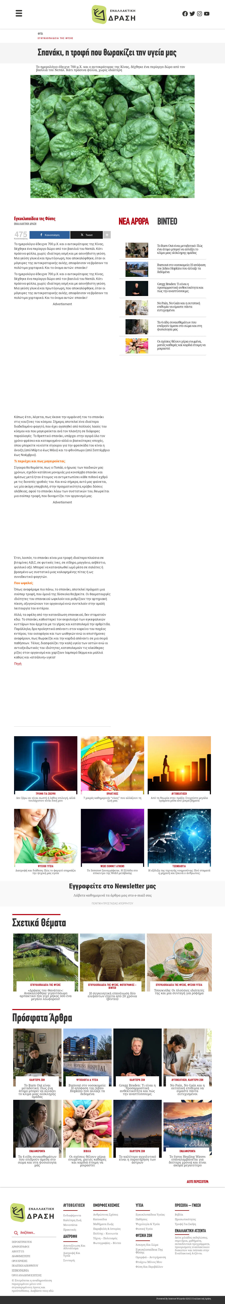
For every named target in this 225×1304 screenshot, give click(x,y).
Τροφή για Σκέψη (185, 1224)
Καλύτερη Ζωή (37, 1080)
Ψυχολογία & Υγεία (87, 1080)
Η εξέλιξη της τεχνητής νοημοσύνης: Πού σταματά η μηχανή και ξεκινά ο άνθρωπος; (179, 872)
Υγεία (139, 1205)
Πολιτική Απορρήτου (25, 1265)
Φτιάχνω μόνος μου (149, 1262)
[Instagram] (199, 14)
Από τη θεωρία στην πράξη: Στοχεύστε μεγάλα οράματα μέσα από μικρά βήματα (179, 799)
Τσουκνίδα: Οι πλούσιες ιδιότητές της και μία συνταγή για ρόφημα (179, 991)
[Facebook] (185, 14)
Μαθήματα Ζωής (103, 1224)
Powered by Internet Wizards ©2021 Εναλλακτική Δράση (183, 1298)
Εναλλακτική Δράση (25, 224)
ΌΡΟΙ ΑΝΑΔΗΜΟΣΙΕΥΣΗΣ (27, 1275)
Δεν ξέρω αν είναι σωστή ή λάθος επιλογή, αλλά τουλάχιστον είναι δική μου (45, 799)
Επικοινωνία (20, 1270)
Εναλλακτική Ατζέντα (190, 1231)
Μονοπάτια (70, 1225)
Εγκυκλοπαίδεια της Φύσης (55, 38)
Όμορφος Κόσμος (106, 1205)
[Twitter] (192, 14)
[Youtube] (207, 14)
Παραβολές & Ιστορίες (107, 1228)
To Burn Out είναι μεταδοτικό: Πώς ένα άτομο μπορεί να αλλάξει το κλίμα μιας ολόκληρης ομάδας (179, 249)
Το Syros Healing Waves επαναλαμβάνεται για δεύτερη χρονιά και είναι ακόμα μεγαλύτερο (187, 1160)
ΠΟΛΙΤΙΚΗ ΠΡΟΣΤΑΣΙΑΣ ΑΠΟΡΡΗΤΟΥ (112, 903)
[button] (19, 13)
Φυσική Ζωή (144, 1236)
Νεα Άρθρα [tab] (134, 222)
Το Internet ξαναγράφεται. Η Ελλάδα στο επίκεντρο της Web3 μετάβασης (112, 872)
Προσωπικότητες (185, 1219)
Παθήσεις (141, 1219)
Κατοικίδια (100, 1219)
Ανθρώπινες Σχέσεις (105, 1214)
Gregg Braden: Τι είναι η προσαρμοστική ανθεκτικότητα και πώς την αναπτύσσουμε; (180, 287)
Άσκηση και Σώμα (147, 1244)
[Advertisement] (62, 360)
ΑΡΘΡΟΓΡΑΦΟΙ (20, 1246)
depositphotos (22, 1242)
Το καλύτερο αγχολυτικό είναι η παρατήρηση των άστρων (137, 1159)
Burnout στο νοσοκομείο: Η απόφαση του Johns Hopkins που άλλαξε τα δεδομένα (181, 268)
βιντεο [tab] (167, 222)
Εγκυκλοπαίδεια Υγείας (150, 1214)
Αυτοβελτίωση (179, 1080)
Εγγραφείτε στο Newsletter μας (112, 886)
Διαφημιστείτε (21, 1256)
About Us (18, 1251)
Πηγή (17, 663)
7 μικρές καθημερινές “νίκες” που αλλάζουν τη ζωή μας (112, 799)
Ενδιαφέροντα (37, 1151)
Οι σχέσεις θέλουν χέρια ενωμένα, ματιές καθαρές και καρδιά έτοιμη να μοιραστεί (181, 344)
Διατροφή (70, 1236)
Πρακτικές (69, 1229)
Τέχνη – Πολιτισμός (105, 1238)
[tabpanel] (162, 297)
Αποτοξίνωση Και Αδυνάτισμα (74, 1247)
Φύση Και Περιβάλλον (149, 1266)
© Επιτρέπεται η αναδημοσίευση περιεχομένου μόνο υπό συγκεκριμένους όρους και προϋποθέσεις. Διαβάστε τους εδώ (33, 1285)
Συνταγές (69, 1260)
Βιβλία (87, 1151)
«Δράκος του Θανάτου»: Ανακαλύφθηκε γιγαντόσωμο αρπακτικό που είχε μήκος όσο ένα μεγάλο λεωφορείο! (46, 994)
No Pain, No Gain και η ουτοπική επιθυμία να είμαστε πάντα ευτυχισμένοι (178, 306)
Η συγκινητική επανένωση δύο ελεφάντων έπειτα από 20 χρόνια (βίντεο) (112, 996)
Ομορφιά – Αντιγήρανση (151, 1257)
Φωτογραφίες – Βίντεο (107, 1243)
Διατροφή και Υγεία (71, 1254)
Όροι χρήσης (19, 1261)
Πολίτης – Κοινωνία (105, 1233)
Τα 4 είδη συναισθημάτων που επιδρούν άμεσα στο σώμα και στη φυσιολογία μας (179, 325)
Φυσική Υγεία (195, 985)
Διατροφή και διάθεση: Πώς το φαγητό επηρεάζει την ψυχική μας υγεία (45, 872)
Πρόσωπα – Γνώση (188, 1205)
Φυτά (40, 34)
